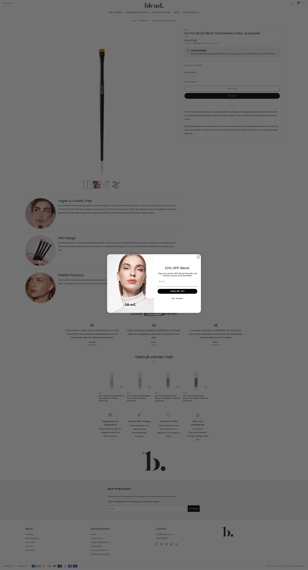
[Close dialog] (198, 256)
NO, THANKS (177, 298)
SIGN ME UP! (177, 291)
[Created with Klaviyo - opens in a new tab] (154, 314)
